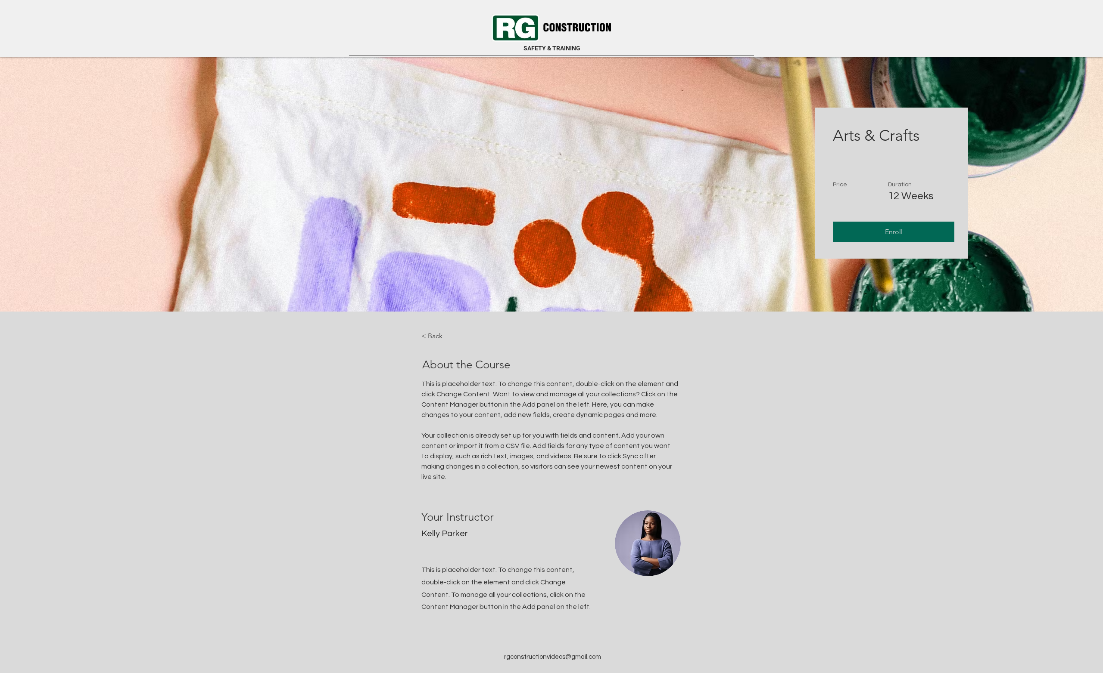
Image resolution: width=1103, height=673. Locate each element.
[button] (893, 232)
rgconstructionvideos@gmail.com (552, 657)
